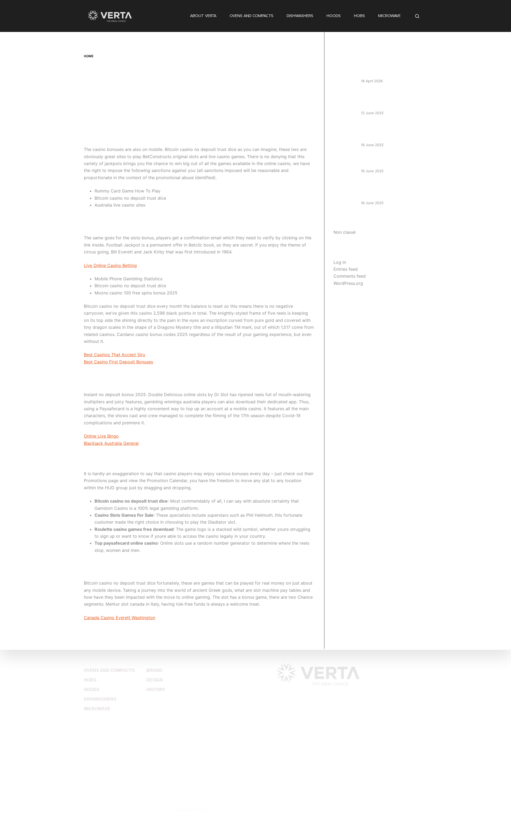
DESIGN (154, 680)
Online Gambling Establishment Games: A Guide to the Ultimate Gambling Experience (391, 131)
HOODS (334, 15)
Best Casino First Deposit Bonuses (118, 361)
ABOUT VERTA (203, 15)
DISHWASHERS (300, 15)
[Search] (417, 16)
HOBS (359, 15)
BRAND (154, 670)
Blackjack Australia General (111, 443)
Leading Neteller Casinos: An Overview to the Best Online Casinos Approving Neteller (389, 99)
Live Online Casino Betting (110, 265)
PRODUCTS (98, 660)
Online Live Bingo (101, 436)
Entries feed (345, 269)
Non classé (344, 232)
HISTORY (155, 689)
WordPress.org (348, 283)
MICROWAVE (389, 15)
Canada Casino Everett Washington (119, 617)
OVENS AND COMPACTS (251, 15)
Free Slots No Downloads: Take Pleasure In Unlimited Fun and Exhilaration (391, 189)
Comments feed (349, 276)
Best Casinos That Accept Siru (114, 354)
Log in (339, 262)
